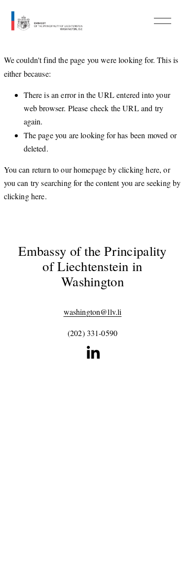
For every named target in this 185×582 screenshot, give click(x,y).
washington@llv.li (93, 311)
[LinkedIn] (93, 353)
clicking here (138, 169)
